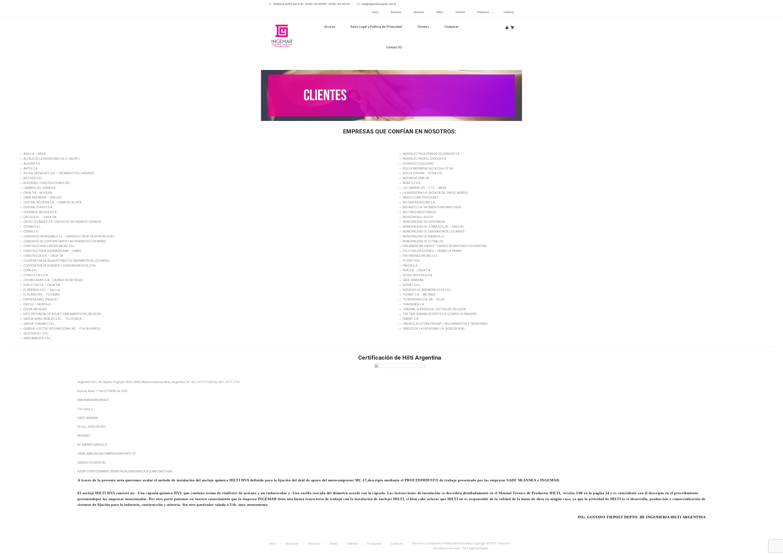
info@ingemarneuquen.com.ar (379, 4)
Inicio (375, 12)
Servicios (419, 12)
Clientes (460, 12)
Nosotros (396, 12)
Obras (439, 12)
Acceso (329, 27)
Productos (483, 12)
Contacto (508, 12)
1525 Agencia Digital (475, 548)
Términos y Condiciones (426, 543)
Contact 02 (394, 47)
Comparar (451, 27)
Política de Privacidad (457, 543)
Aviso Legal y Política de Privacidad (376, 27)
